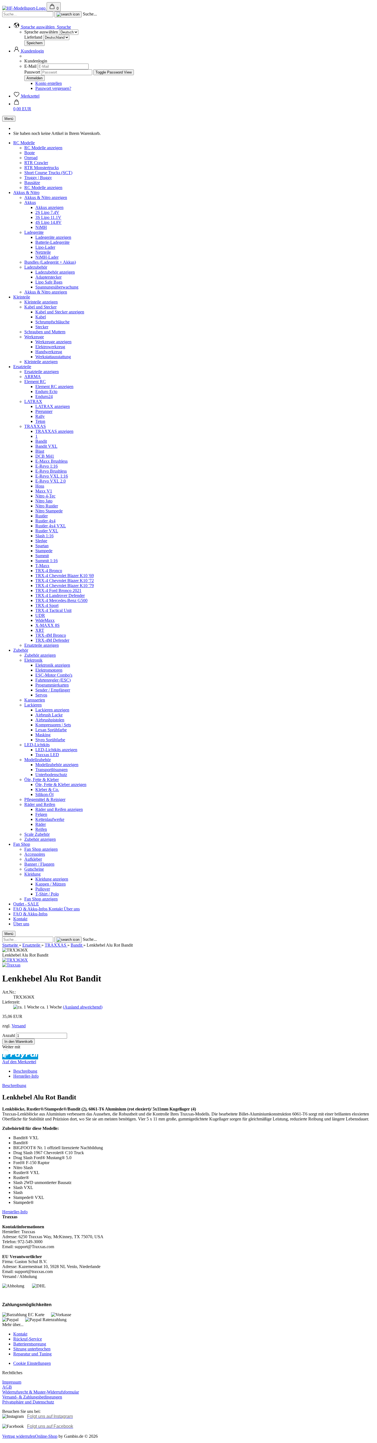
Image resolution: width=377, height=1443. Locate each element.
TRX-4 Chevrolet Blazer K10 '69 (64, 575)
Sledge (41, 540)
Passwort (32, 72)
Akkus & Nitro (26, 192)
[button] (42, 27)
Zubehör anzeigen (40, 655)
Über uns (72, 909)
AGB (7, 1387)
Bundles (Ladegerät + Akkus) (50, 262)
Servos (41, 695)
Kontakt (56, 909)
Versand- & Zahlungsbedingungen (32, 1397)
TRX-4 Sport (47, 605)
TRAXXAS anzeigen (54, 431)
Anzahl (8, 1035)
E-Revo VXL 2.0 (50, 481)
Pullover (42, 889)
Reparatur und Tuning (32, 1354)
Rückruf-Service (27, 1339)
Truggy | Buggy (38, 177)
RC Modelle (24, 142)
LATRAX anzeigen (52, 406)
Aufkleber (33, 859)
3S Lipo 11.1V (48, 217)
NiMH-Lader (47, 257)
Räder (40, 824)
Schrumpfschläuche (52, 321)
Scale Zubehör (37, 834)
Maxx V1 (43, 491)
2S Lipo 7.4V (47, 212)
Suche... (90, 14)
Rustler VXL (46, 530)
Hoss (39, 486)
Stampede (43, 550)
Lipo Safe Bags (48, 282)
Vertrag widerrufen (18, 1436)
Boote (29, 152)
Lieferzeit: (11, 1002)
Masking (43, 734)
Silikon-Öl (44, 794)
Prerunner (43, 411)
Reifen (41, 829)
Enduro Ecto (46, 391)
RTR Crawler (36, 162)
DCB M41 (44, 456)
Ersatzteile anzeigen (41, 371)
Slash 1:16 (44, 535)
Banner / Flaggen (39, 864)
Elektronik (33, 660)
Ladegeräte (34, 232)
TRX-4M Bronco (50, 635)
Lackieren (33, 705)
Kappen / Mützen (50, 884)
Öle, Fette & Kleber (41, 779)
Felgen (41, 814)
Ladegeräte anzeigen (53, 237)
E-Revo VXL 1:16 (51, 476)
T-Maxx (42, 565)
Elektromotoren (48, 670)
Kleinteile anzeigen (41, 302)
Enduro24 (44, 396)
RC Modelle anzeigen (43, 147)
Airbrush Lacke (49, 715)
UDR (40, 615)
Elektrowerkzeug (50, 346)
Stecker (41, 326)
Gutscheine (34, 869)
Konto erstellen (48, 83)
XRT (39, 630)
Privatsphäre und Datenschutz (28, 1402)
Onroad (31, 157)
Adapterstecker (48, 277)
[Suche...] (68, 14)
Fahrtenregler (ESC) (53, 680)
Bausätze (32, 182)
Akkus (30, 202)
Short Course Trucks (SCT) (48, 172)
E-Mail (30, 66)
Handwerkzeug (48, 351)
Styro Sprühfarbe (50, 739)
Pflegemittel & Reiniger (44, 799)
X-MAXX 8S (47, 625)
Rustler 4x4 (45, 520)
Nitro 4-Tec (45, 496)
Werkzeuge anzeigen (53, 341)
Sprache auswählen (41, 32)
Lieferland (33, 37)
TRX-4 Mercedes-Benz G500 (61, 600)
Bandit (41, 441)
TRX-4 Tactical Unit (53, 610)
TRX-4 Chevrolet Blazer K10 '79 (64, 585)
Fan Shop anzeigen (41, 849)
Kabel (40, 317)
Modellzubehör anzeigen (56, 764)
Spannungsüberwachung (56, 287)
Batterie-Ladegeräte (52, 242)
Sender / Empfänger (52, 690)
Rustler (41, 516)
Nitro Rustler (46, 506)
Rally (40, 416)
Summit (42, 555)
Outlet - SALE (26, 904)
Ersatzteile (22, 366)
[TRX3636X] (15, 960)
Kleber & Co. (47, 789)
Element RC (35, 381)
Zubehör (20, 650)
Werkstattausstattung (53, 356)
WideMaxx (45, 620)
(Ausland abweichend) (82, 1007)
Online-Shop (46, 1436)
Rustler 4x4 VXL (50, 525)
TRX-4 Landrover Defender (60, 595)
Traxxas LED (47, 754)
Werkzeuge (34, 336)
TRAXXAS (35, 426)
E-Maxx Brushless (51, 461)
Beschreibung (25, 1071)
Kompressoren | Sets (53, 724)
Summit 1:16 (46, 560)
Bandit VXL (46, 446)
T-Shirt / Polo (47, 894)
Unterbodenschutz (51, 774)
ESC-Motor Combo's (53, 675)
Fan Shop (21, 844)
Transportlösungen (51, 769)
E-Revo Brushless (51, 471)
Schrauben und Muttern (44, 331)
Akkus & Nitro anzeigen (45, 197)
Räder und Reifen (39, 804)
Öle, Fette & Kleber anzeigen (60, 784)
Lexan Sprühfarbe (51, 729)
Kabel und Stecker (40, 307)
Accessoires (34, 854)
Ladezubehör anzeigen (55, 272)
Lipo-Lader (45, 247)
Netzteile (43, 252)
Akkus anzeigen (49, 207)
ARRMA (32, 376)
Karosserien (34, 700)
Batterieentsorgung (29, 1344)
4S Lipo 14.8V (48, 222)
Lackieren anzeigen (52, 710)
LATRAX (33, 401)
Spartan (42, 545)
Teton (40, 421)
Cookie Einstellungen (32, 1363)
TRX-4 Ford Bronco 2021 (58, 590)
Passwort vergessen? (53, 88)
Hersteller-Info (26, 1076)
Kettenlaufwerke (49, 819)
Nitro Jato (43, 501)
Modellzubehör (37, 759)
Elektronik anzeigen (52, 665)
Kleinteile (21, 297)
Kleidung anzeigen (51, 879)
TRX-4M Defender (52, 640)
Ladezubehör (35, 267)
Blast (39, 451)
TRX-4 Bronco (48, 570)
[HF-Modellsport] (24, 8)
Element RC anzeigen (54, 386)
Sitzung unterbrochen (32, 1349)
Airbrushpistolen (49, 719)
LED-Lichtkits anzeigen (56, 749)
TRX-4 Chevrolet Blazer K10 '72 (64, 580)
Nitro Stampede (49, 511)
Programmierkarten (52, 685)
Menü (8, 119)
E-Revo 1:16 (46, 466)
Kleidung (32, 874)
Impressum (11, 1382)
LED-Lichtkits (37, 744)
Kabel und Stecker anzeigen (59, 312)
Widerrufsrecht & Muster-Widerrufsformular (40, 1392)
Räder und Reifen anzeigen (59, 809)
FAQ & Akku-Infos (31, 909)
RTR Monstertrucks (41, 167)
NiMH (41, 227)
